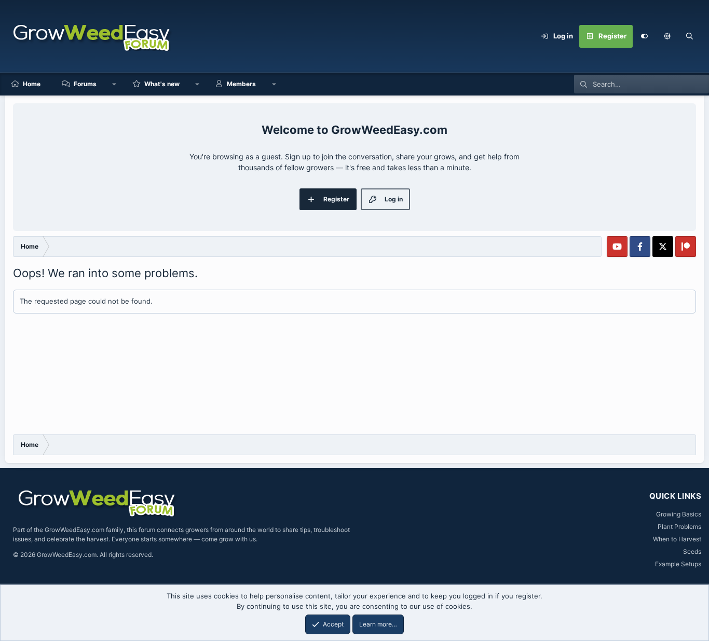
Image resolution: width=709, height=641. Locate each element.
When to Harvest (677, 539)
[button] (667, 36)
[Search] (689, 36)
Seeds (692, 551)
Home (31, 84)
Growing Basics (678, 514)
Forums (85, 84)
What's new (162, 84)
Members (241, 84)
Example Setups (678, 564)
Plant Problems (679, 526)
